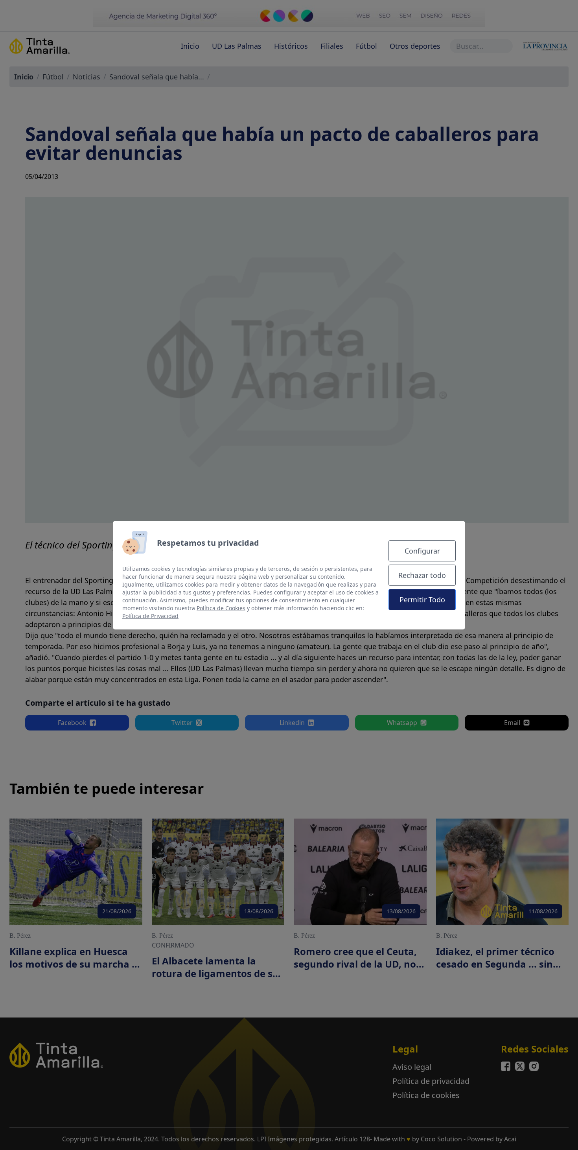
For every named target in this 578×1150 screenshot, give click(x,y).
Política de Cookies (221, 608)
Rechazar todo (422, 575)
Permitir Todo (422, 599)
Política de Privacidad (150, 616)
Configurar (422, 551)
